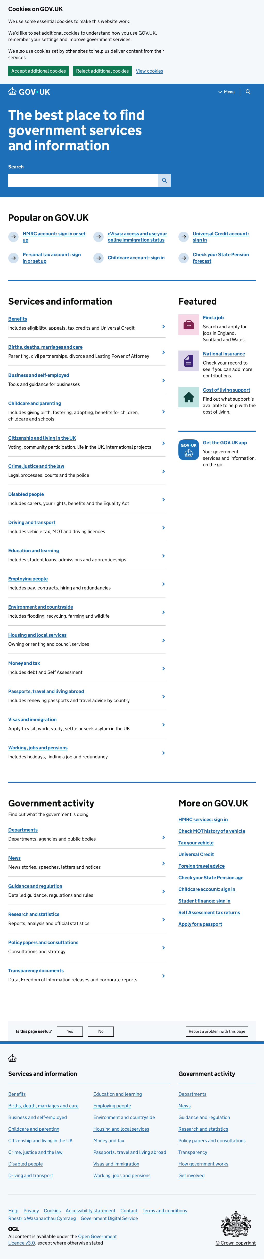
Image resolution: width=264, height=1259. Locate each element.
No (106, 1031)
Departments (23, 830)
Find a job (213, 318)
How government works (203, 1164)
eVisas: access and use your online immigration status (137, 237)
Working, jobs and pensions (38, 748)
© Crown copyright (236, 1243)
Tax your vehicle (195, 843)
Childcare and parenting (34, 403)
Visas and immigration (32, 719)
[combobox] (83, 180)
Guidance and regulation (35, 886)
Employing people (28, 579)
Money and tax (24, 663)
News (14, 858)
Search (16, 167)
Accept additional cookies (38, 71)
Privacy (31, 1211)
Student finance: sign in (204, 901)
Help (13, 1211)
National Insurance (224, 354)
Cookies (52, 1211)
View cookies (149, 70)
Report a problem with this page (217, 1031)
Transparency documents (36, 971)
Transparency (192, 1152)
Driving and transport (31, 522)
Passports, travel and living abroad (46, 691)
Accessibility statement (91, 1211)
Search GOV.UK (164, 180)
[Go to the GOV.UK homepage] (29, 92)
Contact (129, 1211)
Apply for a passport (200, 924)
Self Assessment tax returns (209, 912)
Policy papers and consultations (43, 942)
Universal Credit (196, 854)
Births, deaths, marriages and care (45, 347)
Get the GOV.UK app (225, 443)
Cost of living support (226, 390)
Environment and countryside (40, 607)
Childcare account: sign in (136, 258)
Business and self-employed (38, 375)
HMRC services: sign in (203, 819)
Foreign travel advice (201, 866)
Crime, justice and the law (36, 466)
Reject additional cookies (102, 71)
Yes (75, 1031)
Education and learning (33, 551)
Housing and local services (37, 635)
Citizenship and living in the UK (42, 438)
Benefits (17, 319)
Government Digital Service (109, 1218)
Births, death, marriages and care (43, 1106)
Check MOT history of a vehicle (211, 831)
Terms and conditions (165, 1211)
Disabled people (26, 494)
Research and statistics (33, 914)
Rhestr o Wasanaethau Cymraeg (42, 1218)
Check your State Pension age (210, 878)
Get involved (191, 1175)
